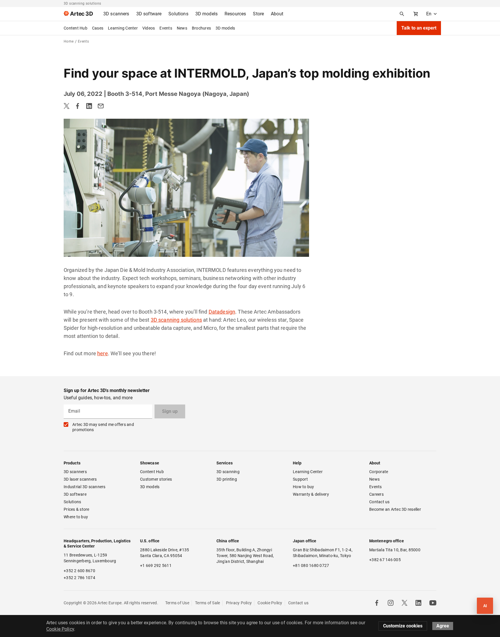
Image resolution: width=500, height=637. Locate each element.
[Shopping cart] (416, 14)
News (182, 28)
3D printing (226, 479)
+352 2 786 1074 (79, 577)
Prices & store (76, 509)
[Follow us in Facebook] (377, 603)
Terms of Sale (207, 603)
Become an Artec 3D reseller (395, 509)
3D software (75, 494)
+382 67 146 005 (385, 559)
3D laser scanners (80, 479)
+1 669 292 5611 (156, 565)
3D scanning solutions (176, 320)
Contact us (379, 501)
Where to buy (76, 517)
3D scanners (75, 471)
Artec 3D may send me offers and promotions (103, 427)
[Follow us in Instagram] (391, 603)
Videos (148, 28)
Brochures (201, 28)
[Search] (402, 14)
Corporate (378, 471)
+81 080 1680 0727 (311, 565)
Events (165, 28)
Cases (97, 28)
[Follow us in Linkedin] (418, 603)
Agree (442, 626)
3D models (225, 28)
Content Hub (75, 28)
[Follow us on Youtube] (432, 603)
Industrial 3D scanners (85, 486)
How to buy (303, 486)
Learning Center (123, 28)
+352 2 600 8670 (79, 570)
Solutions (72, 501)
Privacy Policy (239, 603)
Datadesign (222, 312)
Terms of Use (177, 603)
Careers (376, 494)
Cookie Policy (270, 603)
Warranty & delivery (311, 494)
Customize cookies (402, 626)
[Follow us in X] (404, 603)
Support (300, 479)
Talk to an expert (418, 28)
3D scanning (228, 471)
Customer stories (156, 479)
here (102, 353)
